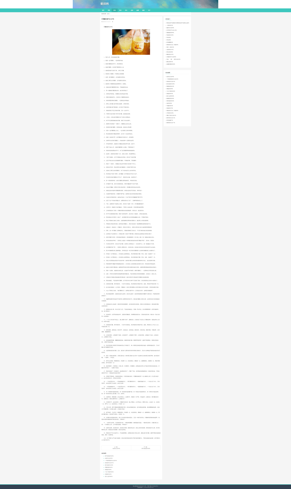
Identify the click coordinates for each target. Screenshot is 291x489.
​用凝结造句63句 (108, 467)
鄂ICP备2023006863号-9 (152, 486)
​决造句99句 (169, 103)
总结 (132, 10)
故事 (138, 10)
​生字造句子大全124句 (171, 30)
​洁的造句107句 (169, 49)
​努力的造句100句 (109, 465)
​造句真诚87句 (169, 120)
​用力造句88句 (169, 52)
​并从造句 (168, 39)
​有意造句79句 (169, 108)
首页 (103, 10)
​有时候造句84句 (170, 100)
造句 (115, 10)
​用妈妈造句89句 (170, 32)
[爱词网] (112, 4)
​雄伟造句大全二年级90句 (172, 44)
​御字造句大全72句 (170, 117)
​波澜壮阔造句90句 (170, 64)
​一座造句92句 (169, 25)
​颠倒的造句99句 (170, 98)
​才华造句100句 (169, 113)
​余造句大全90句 (116, 448)
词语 (109, 10)
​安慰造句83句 (108, 474)
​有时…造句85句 (170, 47)
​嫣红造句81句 (169, 61)
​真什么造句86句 (108, 476)
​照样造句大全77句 (170, 122)
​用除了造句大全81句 (171, 115)
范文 (120, 10)
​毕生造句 (168, 37)
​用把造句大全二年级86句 (172, 110)
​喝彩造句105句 (169, 54)
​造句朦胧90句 (169, 42)
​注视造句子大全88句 (171, 56)
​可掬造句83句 (169, 105)
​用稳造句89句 (108, 469)
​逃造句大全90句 (170, 27)
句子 (149, 10)
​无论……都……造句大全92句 (173, 59)
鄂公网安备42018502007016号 (139, 486)
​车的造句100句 (169, 35)
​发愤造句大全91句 (109, 462)
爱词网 (104, 13)
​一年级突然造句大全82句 (111, 460)
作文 (126, 10)
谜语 (143, 10)
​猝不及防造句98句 (146, 448)
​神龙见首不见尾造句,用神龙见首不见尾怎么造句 (177, 22)
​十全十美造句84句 (109, 471)
